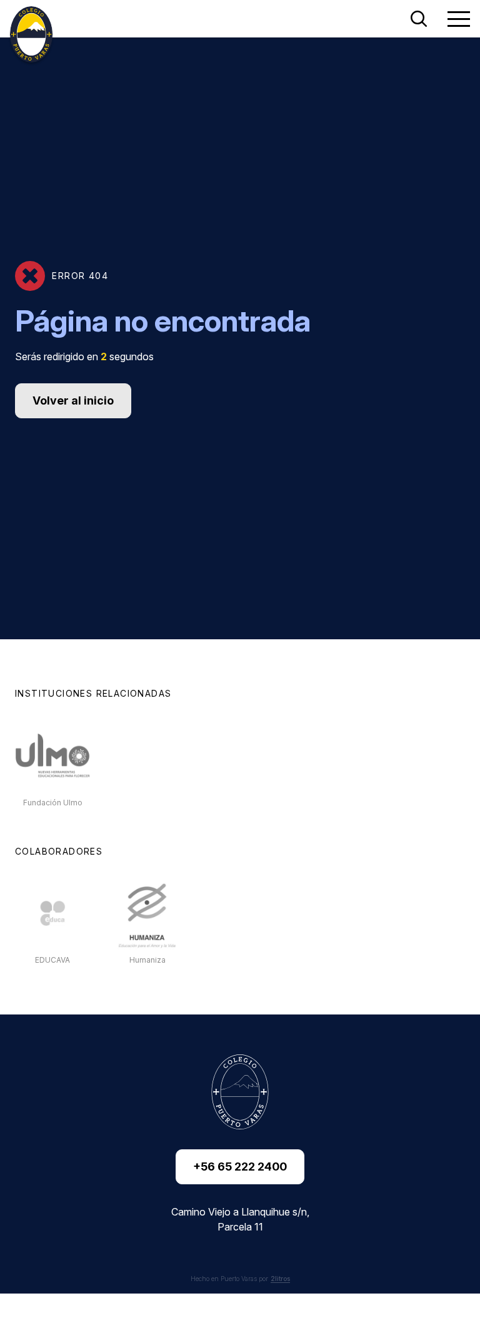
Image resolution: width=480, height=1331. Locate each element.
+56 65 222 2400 (240, 1166)
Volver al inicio (73, 400)
